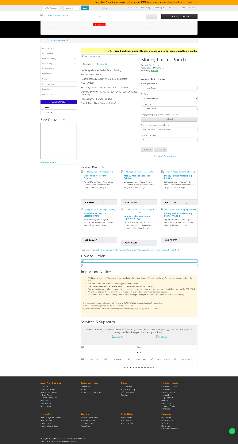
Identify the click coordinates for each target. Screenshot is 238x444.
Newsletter (166, 426)
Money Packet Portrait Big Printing (178, 176)
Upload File (170, 119)
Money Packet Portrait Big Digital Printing (178, 214)
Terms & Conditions (48, 397)
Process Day (45, 423)
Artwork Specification (89, 417)
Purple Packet (161, 250)
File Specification (88, 420)
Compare (161, 149)
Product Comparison (169, 428)
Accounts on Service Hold (91, 392)
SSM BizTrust (45, 403)
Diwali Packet (149, 250)
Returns (84, 389)
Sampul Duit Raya (123, 250)
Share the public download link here (155, 125)
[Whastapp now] (161, 336)
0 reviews (158, 156)
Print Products (58, 48)
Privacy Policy (46, 395)
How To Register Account (50, 417)
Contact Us (85, 386)
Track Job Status (127, 423)
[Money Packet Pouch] (109, 56)
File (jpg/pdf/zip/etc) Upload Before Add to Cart (159, 115)
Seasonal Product (168, 406)
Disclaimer (44, 400)
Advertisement (58, 53)
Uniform (58, 79)
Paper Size (85, 426)
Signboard (58, 74)
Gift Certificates (127, 392)
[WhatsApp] (232, 431)
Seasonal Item (58, 84)
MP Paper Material (150, 83)
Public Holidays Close (49, 426)
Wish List (147, 149)
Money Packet (92, 250)
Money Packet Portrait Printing (96, 176)
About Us (44, 386)
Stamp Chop (58, 63)
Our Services (58, 94)
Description (88, 64)
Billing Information (48, 389)
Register (48, 112)
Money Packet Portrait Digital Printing (96, 214)
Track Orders (126, 417)
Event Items (58, 89)
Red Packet (103, 250)
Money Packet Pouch (59, 40)
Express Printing (58, 58)
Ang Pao (112, 250)
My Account (166, 417)
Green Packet (137, 250)
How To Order (46, 420)
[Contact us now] (117, 336)
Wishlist (164, 423)
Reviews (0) (102, 64)
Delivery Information (49, 392)
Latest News (45, 406)
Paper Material (87, 423)
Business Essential (169, 386)
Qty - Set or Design (148, 135)
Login (47, 107)
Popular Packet (174, 250)
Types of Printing (128, 389)
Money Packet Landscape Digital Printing (137, 217)
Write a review (170, 156)
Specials (124, 395)
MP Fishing (145, 94)
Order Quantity (148, 104)
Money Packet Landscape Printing (137, 176)
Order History (167, 420)
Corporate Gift (58, 68)
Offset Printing (153, 65)
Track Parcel (126, 420)
